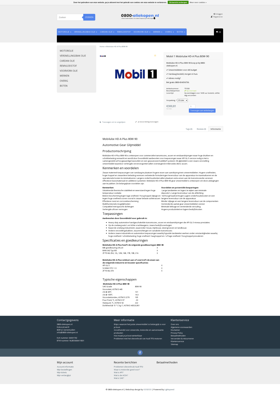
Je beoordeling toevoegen (148, 122)
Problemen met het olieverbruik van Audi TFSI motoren (138, 338)
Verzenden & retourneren (182, 338)
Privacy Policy (177, 333)
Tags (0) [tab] (189, 129)
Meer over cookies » (198, 2)
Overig (169, 32)
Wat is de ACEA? (121, 375)
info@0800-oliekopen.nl (67, 332)
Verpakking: (171, 100)
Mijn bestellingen (64, 369)
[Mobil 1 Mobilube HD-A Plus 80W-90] (103, 56)
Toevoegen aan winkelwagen (202, 110)
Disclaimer (175, 330)
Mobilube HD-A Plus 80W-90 (117, 46)
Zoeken (89, 17)
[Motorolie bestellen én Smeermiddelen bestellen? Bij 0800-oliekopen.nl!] (140, 17)
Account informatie (65, 366)
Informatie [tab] (216, 129)
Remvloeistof (124, 32)
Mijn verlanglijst (64, 375)
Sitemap (174, 344)
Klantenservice (177, 341)
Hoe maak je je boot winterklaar (128, 335)
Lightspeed (169, 389)
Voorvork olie (141, 32)
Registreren (218, 17)
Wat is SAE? (119, 378)
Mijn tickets (62, 372)
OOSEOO (148, 389)
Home (102, 46)
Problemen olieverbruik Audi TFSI (128, 366)
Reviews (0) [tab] (201, 129)
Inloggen (219, 14)
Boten (180, 32)
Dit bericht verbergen (178, 2)
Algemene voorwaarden (181, 327)
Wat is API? (118, 372)
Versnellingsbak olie (85, 32)
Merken (157, 32)
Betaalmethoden (178, 335)
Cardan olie (106, 32)
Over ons (175, 324)
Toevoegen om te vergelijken (113, 122)
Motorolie (64, 32)
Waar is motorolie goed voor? (127, 369)
